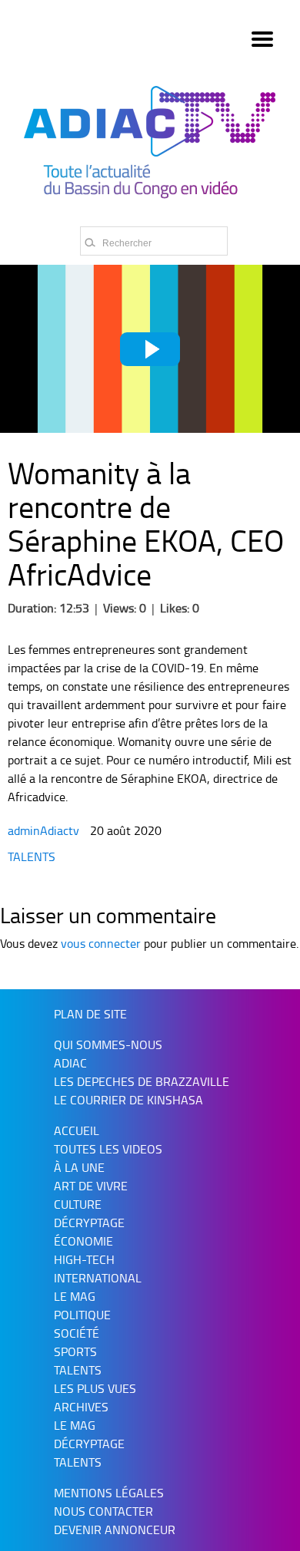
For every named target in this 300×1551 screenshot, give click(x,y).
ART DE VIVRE (91, 1185)
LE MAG (74, 1425)
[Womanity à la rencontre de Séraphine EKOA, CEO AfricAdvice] (150, 349)
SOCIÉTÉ (76, 1333)
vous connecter (101, 943)
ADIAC (70, 1062)
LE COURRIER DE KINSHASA (128, 1099)
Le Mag (74, 1296)
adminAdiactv (45, 830)
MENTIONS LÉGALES (109, 1492)
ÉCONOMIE (83, 1241)
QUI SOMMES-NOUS (108, 1044)
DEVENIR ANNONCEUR (114, 1529)
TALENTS (31, 856)
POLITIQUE (82, 1314)
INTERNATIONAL (98, 1277)
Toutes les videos (108, 1148)
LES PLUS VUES (95, 1388)
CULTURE (78, 1204)
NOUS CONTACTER (103, 1511)
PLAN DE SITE (90, 1013)
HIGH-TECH (84, 1259)
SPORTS (75, 1351)
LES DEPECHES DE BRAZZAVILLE (141, 1081)
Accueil (76, 1130)
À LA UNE (79, 1167)
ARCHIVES (81, 1406)
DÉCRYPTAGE (89, 1222)
